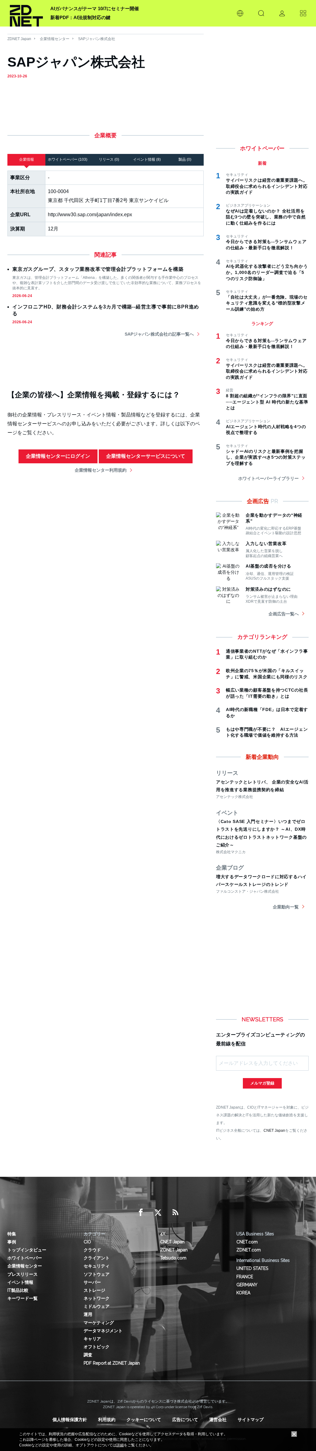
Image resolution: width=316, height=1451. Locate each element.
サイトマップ (251, 1419)
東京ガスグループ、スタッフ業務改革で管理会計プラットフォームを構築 (97, 269)
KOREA (243, 1292)
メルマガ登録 (262, 1083)
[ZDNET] (26, 13)
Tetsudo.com (173, 1257)
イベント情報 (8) (147, 159)
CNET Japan (274, 1130)
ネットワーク (97, 1298)
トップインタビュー (26, 1249)
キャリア (92, 1338)
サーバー (92, 1282)
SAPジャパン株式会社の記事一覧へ (159, 334)
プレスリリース (22, 1274)
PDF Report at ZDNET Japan (112, 1363)
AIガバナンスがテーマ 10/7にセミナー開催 (94, 8)
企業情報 (26, 159)
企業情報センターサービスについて (145, 456)
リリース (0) (109, 159)
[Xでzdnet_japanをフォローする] (158, 1212)
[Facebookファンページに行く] (141, 1212)
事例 (11, 1241)
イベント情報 (20, 1282)
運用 (88, 1314)
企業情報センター (54, 39)
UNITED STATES (252, 1268)
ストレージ (94, 1290)
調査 (88, 1354)
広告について (185, 1419)
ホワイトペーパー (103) (67, 159)
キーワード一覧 (22, 1298)
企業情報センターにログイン (58, 456)
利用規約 (106, 1419)
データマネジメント (103, 1330)
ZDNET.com (248, 1249)
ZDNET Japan (19, 39)
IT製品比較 (17, 1290)
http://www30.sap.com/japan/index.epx (90, 214)
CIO (87, 1241)
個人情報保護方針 (69, 1419)
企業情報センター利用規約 (101, 470)
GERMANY (246, 1284)
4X (162, 1233)
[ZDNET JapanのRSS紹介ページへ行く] (175, 1212)
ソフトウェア (97, 1274)
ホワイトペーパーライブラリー (268, 478)
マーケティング (99, 1322)
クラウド (92, 1249)
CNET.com (247, 1241)
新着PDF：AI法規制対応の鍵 (80, 17)
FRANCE (244, 1276)
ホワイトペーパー (24, 1257)
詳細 (120, 1445)
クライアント (97, 1257)
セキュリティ (97, 1265)
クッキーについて (144, 1419)
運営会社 (218, 1419)
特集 (11, 1233)
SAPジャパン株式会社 (96, 39)
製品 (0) (184, 159)
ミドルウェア (97, 1306)
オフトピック (97, 1346)
